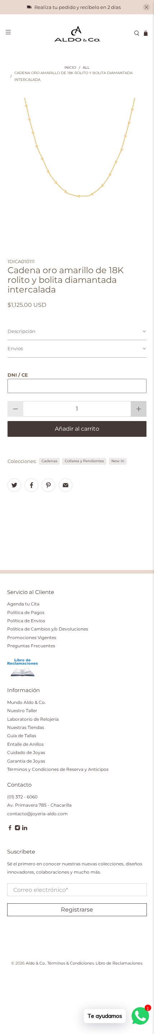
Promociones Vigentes (31, 637)
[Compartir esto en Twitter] (14, 485)
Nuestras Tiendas (25, 727)
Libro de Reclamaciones (119, 963)
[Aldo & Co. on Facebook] (10, 829)
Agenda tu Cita (23, 604)
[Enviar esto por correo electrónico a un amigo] (65, 485)
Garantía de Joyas (26, 761)
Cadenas (49, 461)
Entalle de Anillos (25, 744)
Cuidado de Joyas (26, 752)
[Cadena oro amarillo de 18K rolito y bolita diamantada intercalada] (77, 167)
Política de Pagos (25, 612)
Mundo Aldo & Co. (26, 702)
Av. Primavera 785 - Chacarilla (39, 805)
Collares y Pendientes (84, 461)
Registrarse (77, 909)
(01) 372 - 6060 (22, 796)
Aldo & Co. (35, 963)
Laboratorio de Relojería (33, 719)
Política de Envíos (26, 620)
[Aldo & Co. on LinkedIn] (25, 829)
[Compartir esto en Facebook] (31, 485)
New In (117, 461)
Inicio (70, 67)
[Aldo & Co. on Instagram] (17, 829)
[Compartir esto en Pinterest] (48, 485)
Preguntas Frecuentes (31, 645)
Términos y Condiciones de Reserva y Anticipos (58, 769)
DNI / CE (18, 375)
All (86, 67)
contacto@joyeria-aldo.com (37, 813)
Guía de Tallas (21, 735)
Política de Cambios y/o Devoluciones (47, 629)
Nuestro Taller (22, 710)
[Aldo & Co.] (77, 33)
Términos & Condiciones (70, 963)
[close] (146, 7)
